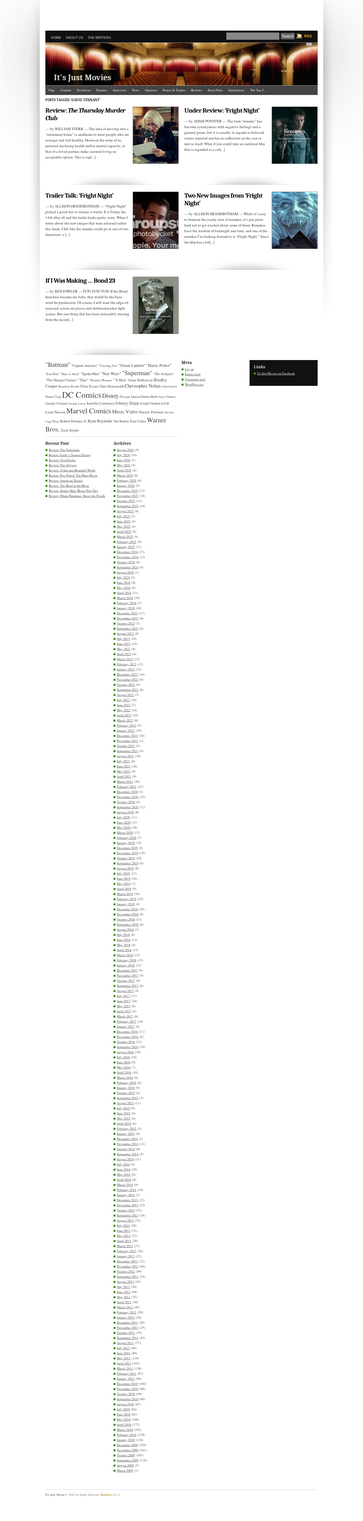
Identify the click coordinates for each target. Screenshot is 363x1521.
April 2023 (124, 654)
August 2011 (125, 1343)
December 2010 (127, 1384)
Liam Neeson (55, 411)
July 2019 (123, 873)
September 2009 (127, 1460)
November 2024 (127, 557)
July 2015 (123, 1108)
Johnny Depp (127, 403)
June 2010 (123, 1414)
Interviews (119, 90)
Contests (65, 90)
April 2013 (124, 1241)
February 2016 (126, 1082)
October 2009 (126, 1455)
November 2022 (127, 679)
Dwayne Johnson (130, 397)
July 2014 (123, 1164)
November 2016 (127, 1037)
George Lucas (77, 403)
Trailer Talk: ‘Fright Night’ (79, 195)
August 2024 (125, 572)
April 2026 (124, 470)
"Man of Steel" (70, 374)
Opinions (151, 90)
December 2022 (127, 674)
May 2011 (123, 1358)
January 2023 (126, 669)
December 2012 (127, 1261)
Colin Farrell (169, 386)
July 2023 (123, 638)
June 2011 (123, 1353)
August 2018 (125, 929)
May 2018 (123, 945)
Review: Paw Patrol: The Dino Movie (73, 475)
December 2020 (127, 792)
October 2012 (126, 1271)
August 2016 (125, 1052)
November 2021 (127, 741)
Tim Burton (121, 421)
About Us (74, 38)
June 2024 (123, 582)
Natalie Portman (151, 411)
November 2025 (127, 496)
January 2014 (126, 1195)
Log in (189, 369)
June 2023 (123, 644)
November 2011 (127, 1327)
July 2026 (123, 455)
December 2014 (127, 1139)
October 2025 (126, 501)
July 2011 (123, 1348)
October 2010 (126, 1394)
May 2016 (123, 1067)
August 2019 (125, 868)
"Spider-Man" (90, 373)
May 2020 (123, 827)
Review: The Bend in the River (69, 485)
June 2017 (123, 1001)
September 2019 (127, 863)
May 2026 (123, 465)
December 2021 (127, 735)
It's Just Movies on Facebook (276, 373)
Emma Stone (149, 396)
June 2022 (123, 705)
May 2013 (123, 1236)
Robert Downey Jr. (73, 421)
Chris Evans (89, 386)
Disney (110, 395)
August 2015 (125, 1103)
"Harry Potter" (158, 365)
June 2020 (123, 822)
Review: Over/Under (62, 460)
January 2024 (126, 608)
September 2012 (127, 1276)
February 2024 (126, 603)
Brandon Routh (68, 386)
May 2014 (123, 1174)
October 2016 (126, 1042)
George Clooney (56, 403)
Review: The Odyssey (63, 465)
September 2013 (127, 1215)
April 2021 (124, 776)
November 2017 (127, 975)
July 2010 (123, 1409)
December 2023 (127, 613)
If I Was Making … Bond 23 (80, 280)
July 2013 (123, 1225)
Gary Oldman (167, 397)
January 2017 (126, 1026)
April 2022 (124, 715)
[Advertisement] (181, 13)
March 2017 (125, 1016)
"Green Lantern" (132, 365)
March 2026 (125, 475)
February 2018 (126, 960)
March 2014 (125, 1184)
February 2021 (126, 786)
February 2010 (126, 1435)
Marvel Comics (88, 410)
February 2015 (126, 1128)
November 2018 (127, 914)
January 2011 (126, 1378)
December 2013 (127, 1200)
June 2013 (123, 1230)
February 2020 (126, 837)
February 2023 (126, 664)
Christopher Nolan (142, 385)
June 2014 (123, 1169)
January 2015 (126, 1133)
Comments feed (195, 379)
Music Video (125, 411)
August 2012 (125, 1281)
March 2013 (125, 1246)
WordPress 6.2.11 (110, 1495)
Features (101, 90)
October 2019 (126, 858)
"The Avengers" (163, 374)
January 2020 (126, 843)
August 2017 (125, 991)
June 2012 (123, 1292)
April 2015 (124, 1123)
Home (56, 38)
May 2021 (123, 771)
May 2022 (123, 710)
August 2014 (125, 1159)
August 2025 (125, 511)
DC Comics (81, 394)
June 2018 (123, 940)
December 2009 (127, 1445)
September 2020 (127, 807)
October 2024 (126, 562)
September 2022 (127, 689)
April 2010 (124, 1424)
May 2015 (123, 1118)
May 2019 (123, 883)
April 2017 (124, 1011)
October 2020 (126, 802)
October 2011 (126, 1332)
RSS (308, 36)
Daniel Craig (53, 397)
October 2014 (126, 1149)
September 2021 (127, 751)
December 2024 (127, 552)
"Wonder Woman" (101, 380)
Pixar (55, 421)
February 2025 (126, 542)
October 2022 (126, 684)
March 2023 (125, 659)
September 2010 (127, 1399)
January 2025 (126, 547)
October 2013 (126, 1210)
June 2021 (123, 766)
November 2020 (127, 797)
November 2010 (127, 1389)
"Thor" (83, 380)
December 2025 (127, 490)
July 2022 (123, 700)
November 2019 (127, 853)
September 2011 (127, 1338)
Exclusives (84, 90)
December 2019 (127, 848)
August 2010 (125, 1404)
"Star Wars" (111, 373)
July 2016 (123, 1057)
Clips (51, 90)
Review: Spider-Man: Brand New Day (73, 490)
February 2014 (126, 1190)
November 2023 (127, 618)
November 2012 (127, 1266)
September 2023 (127, 628)
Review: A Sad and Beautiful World (72, 470)
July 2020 (123, 817)
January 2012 (126, 1317)
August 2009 (125, 1465)
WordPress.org (194, 384)
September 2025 (127, 506)
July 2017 (123, 996)
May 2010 (123, 1419)
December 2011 (127, 1322)
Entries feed (193, 374)
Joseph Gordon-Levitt (154, 403)
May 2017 (123, 1006)
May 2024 (123, 587)
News (135, 90)
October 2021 (126, 746)
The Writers (99, 38)
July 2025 (123, 516)
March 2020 (125, 832)
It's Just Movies (82, 77)
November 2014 (127, 1144)
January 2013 (126, 1256)
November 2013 (127, 1205)
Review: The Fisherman (64, 450)
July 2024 (123, 577)
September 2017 (127, 985)
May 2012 (123, 1297)
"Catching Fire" (108, 366)
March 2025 (125, 536)
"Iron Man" (52, 374)
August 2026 (125, 450)
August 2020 (125, 812)
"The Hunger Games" (61, 379)
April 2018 (124, 950)
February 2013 (126, 1251)
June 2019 (123, 878)
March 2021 (125, 781)
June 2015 (123, 1113)
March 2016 (125, 1077)
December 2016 (127, 1031)
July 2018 (123, 934)
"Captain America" (84, 365)
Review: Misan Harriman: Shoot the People (77, 496)
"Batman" (57, 364)
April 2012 (124, 1302)
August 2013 (125, 1220)
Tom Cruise (138, 421)
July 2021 (123, 761)
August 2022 (125, 695)
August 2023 (125, 633)
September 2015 (127, 1098)
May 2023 (123, 649)
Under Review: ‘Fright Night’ (221, 110)
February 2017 (126, 1021)
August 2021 (125, 756)
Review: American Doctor (66, 480)
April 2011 (124, 1363)
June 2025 (123, 521)
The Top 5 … (259, 90)
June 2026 (123, 460)
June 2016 (123, 1062)
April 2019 (124, 889)
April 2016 (124, 1072)
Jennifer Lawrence (100, 403)
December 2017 (127, 970)
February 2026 (126, 480)
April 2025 (124, 531)
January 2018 (126, 965)
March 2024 (125, 598)
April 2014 (124, 1179)
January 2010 (126, 1440)
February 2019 (126, 899)
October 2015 (126, 1093)
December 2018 (127, 909)
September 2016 (127, 1047)
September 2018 (127, 924)
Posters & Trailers (173, 90)
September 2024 (127, 567)
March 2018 (125, 955)
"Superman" (137, 373)
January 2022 (126, 730)
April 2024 (124, 593)
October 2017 (126, 980)
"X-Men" (120, 380)
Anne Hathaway (140, 379)
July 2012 (123, 1287)
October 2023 (126, 623)
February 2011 (126, 1373)
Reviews (196, 90)
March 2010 (125, 1429)
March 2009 (125, 1470)
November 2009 (127, 1450)
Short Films (215, 90)
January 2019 (126, 904)
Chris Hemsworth (111, 386)
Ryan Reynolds (100, 421)
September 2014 (127, 1154)
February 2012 (126, 1312)
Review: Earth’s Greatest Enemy (70, 455)
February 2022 (126, 725)
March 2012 (125, 1307)
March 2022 (125, 720)
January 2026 (126, 485)
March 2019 (125, 894)
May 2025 (123, 526)
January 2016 (126, 1088)
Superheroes (236, 90)
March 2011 (125, 1368)
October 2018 (126, 919)
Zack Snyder (70, 430)
